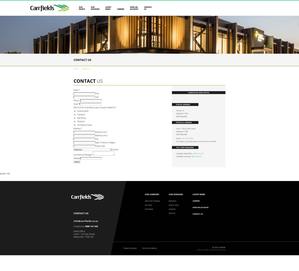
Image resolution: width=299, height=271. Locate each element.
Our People (82, 8)
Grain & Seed (82, 111)
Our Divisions (95, 8)
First (97, 93)
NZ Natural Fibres (84, 125)
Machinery (81, 118)
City (96, 139)
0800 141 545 (198, 153)
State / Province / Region (105, 142)
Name (77, 90)
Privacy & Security (130, 248)
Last (96, 97)
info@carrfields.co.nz (86, 221)
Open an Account (134, 8)
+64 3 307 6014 (187, 138)
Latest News (108, 8)
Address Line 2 (101, 135)
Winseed (81, 121)
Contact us (148, 8)
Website (77, 158)
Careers (120, 9)
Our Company (152, 194)
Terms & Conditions (149, 248)
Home (76, 69)
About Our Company (152, 201)
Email (77, 104)
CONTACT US (81, 213)
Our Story (148, 205)
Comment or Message (83, 154)
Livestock (81, 114)
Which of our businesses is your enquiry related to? (95, 107)
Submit (77, 162)
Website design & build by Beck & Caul (211, 250)
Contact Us (198, 214)
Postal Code (100, 146)
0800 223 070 (196, 156)
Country (115, 149)
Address (78, 128)
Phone (77, 100)
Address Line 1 (101, 132)
